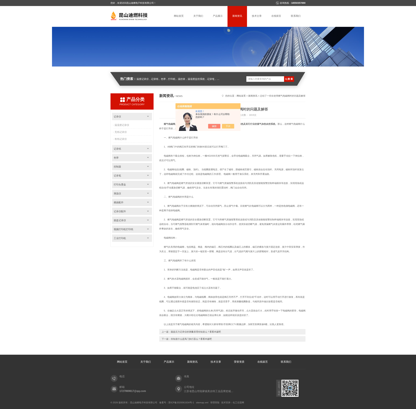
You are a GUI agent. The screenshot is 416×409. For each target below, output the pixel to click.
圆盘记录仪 (120, 220)
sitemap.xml (202, 402)
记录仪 (117, 116)
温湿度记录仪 (122, 125)
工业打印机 (120, 238)
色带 (116, 157)
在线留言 (276, 15)
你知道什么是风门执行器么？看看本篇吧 (191, 339)
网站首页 (179, 15)
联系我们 (296, 15)
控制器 (117, 166)
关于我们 (198, 15)
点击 (148, 116)
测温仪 (117, 193)
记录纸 (117, 148)
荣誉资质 (239, 361)
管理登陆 (214, 402)
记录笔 (117, 175)
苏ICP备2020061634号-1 (181, 402)
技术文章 (257, 15)
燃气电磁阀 (169, 124)
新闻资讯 (237, 15)
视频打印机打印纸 (123, 229)
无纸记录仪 (121, 132)
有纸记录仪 (121, 139)
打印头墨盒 (120, 184)
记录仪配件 (120, 211)
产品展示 (218, 15)
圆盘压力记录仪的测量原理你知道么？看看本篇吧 (196, 331)
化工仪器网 (238, 402)
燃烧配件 (119, 202)
